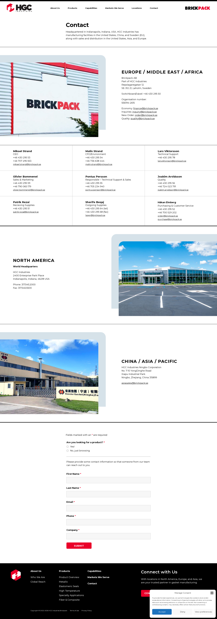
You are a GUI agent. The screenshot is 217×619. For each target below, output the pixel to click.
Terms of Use (74, 610)
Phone (71, 516)
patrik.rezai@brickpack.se (26, 212)
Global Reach (38, 581)
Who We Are (38, 577)
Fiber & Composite (69, 599)
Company (72, 530)
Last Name (73, 488)
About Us (55, 8)
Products (72, 8)
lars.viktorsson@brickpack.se (172, 161)
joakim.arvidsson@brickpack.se (173, 190)
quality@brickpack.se (143, 118)
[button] (212, 593)
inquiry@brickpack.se (144, 111)
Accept (162, 612)
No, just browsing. (80, 450)
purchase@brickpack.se (170, 219)
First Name (73, 474)
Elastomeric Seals (69, 586)
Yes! (72, 446)
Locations (137, 8)
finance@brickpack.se (145, 108)
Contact (154, 8)
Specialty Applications (71, 595)
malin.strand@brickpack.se (98, 164)
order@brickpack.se (146, 115)
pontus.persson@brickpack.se (100, 190)
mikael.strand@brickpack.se (27, 164)
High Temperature (69, 590)
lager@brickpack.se (95, 215)
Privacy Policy (87, 610)
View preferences (203, 612)
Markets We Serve (114, 8)
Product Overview (69, 577)
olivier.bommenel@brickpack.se (29, 190)
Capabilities (91, 8)
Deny (182, 612)
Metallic (63, 581)
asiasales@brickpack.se (135, 383)
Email (70, 502)
